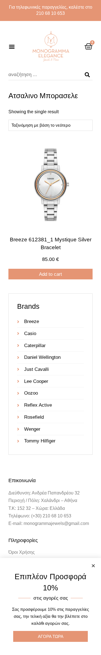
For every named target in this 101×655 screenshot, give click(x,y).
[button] (11, 46)
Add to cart (50, 274)
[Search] (87, 74)
